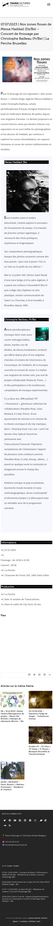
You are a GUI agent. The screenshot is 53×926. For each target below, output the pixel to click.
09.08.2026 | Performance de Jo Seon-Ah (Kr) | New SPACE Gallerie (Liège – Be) (26, 883)
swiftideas (32, 921)
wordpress (24, 921)
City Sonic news (10, 866)
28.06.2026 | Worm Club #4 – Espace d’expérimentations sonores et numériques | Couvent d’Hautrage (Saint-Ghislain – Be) (25, 898)
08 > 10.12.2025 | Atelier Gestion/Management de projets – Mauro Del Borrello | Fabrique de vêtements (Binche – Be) (12, 716)
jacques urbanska (34, 918)
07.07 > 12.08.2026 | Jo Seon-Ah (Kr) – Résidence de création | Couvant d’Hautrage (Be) (23, 890)
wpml (38, 921)
